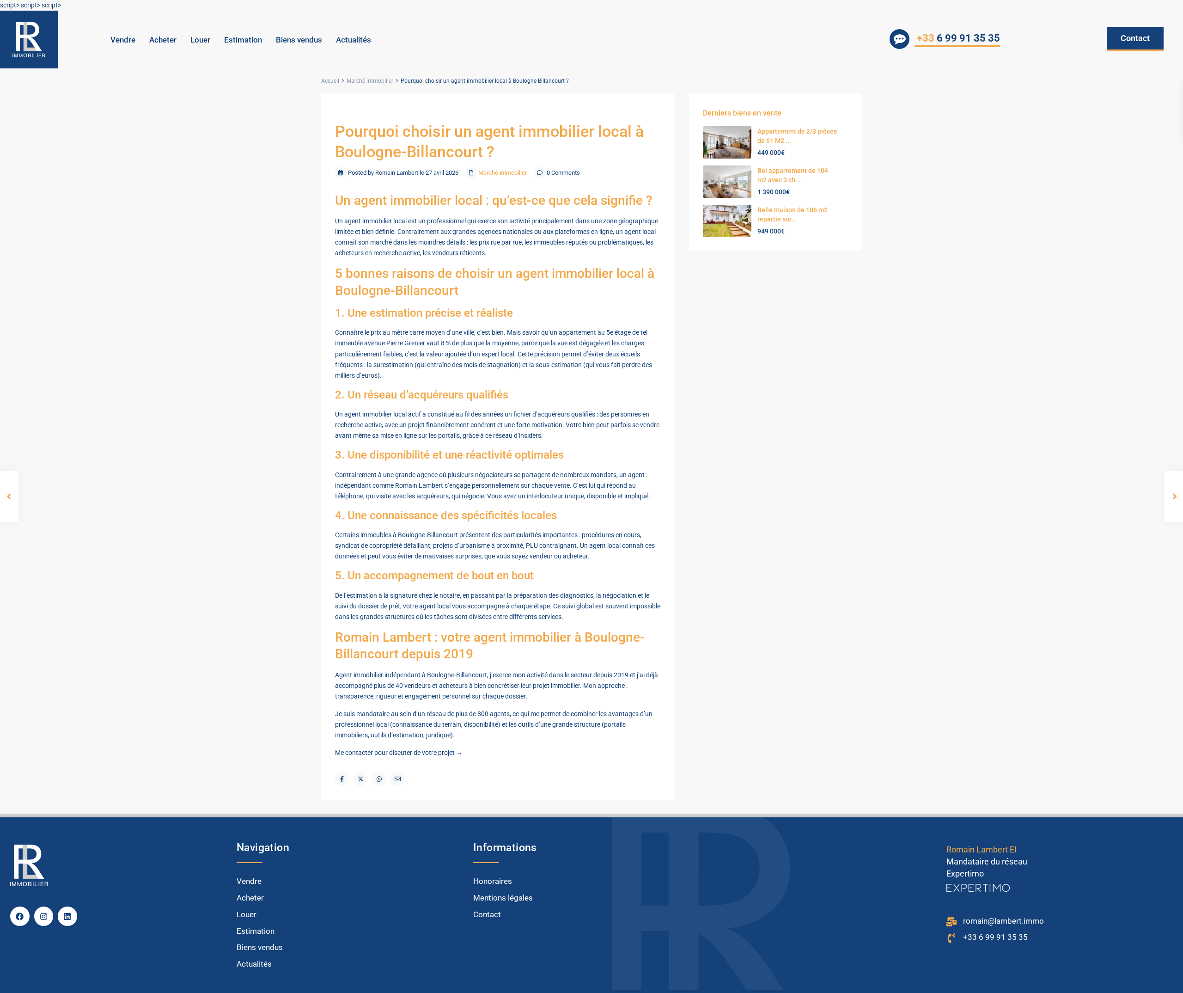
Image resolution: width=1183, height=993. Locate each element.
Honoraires (492, 881)
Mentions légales (503, 897)
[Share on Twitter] (360, 779)
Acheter (163, 39)
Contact (487, 914)
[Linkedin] (67, 916)
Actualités (353, 39)
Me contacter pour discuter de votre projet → (399, 752)
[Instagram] (44, 916)
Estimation (243, 39)
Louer (200, 39)
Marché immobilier (370, 81)
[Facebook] (20, 916)
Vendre (122, 39)
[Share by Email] (397, 779)
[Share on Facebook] (342, 779)
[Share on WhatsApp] (379, 779)
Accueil (330, 81)
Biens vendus (299, 39)
